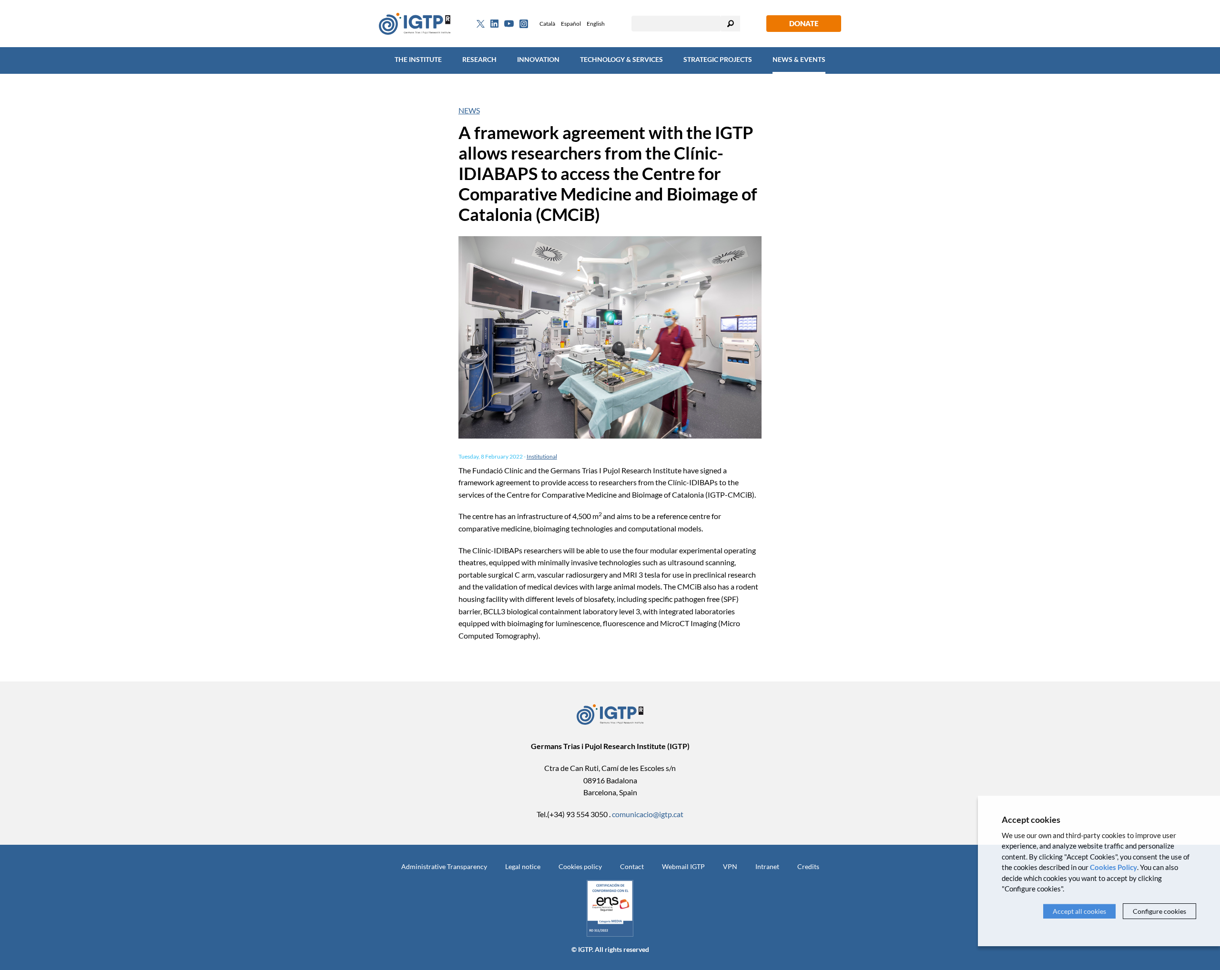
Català (547, 23)
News (469, 110)
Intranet (767, 866)
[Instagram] (523, 24)
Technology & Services (621, 59)
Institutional (542, 456)
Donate (803, 23)
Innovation (538, 59)
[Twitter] (481, 24)
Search (730, 23)
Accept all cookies (1079, 911)
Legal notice (522, 866)
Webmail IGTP (683, 866)
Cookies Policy (1113, 867)
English (596, 23)
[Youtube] (509, 23)
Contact (632, 866)
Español (571, 23)
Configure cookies (1159, 911)
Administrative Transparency (444, 866)
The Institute (418, 59)
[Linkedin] (494, 24)
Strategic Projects (717, 59)
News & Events (799, 59)
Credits (808, 866)
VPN (730, 866)
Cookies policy (580, 866)
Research (479, 59)
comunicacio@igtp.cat (647, 814)
